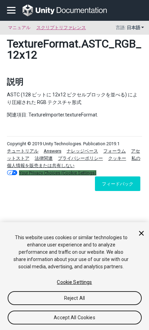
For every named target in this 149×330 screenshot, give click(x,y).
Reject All (74, 298)
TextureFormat (42, 43)
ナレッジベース (82, 151)
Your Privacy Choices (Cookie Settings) (57, 172)
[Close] (141, 233)
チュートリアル (22, 151)
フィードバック (117, 184)
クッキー (117, 158)
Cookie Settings (74, 282)
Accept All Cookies (74, 317)
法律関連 (44, 158)
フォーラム (114, 151)
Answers (52, 151)
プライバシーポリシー (80, 158)
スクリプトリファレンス (61, 27)
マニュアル (19, 27)
